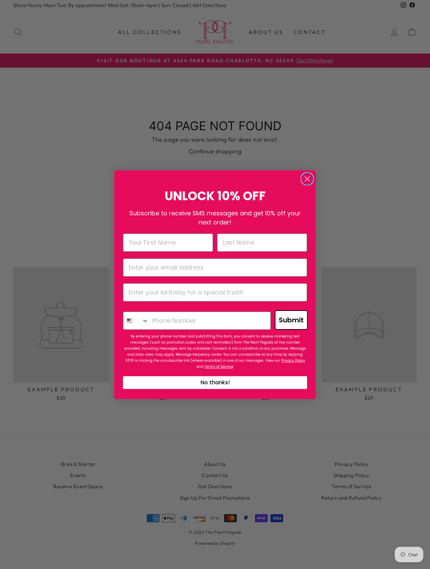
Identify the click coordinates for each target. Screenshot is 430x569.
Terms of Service (219, 366)
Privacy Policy (293, 360)
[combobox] (136, 320)
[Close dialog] (307, 179)
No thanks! (215, 382)
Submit (291, 320)
